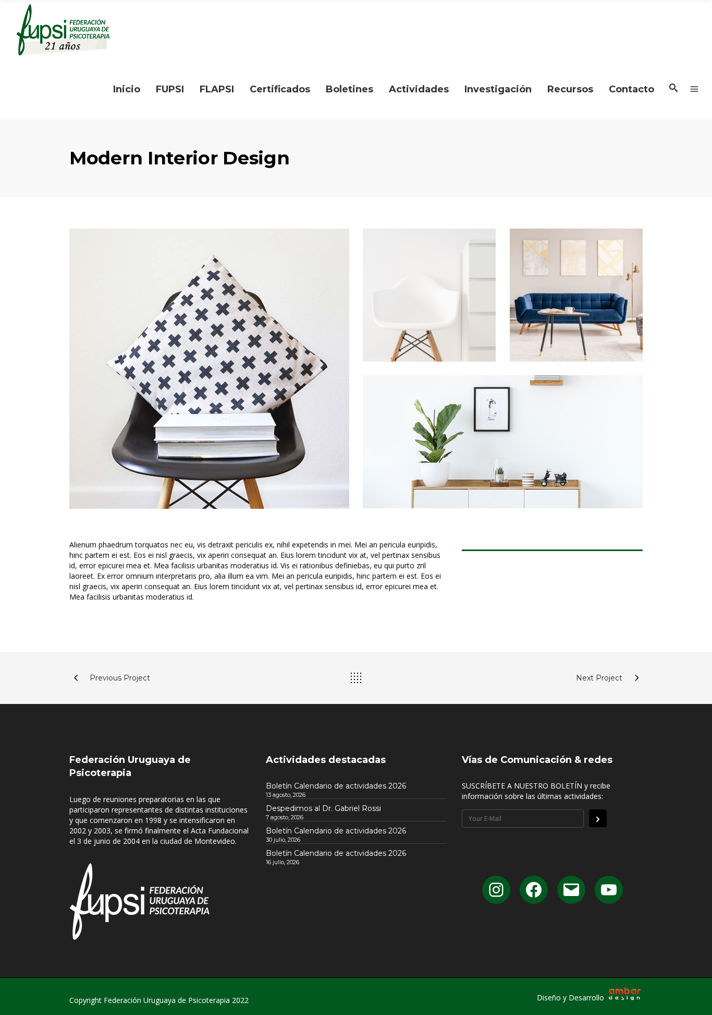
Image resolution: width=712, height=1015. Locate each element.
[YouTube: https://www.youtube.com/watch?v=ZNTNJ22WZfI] (609, 890)
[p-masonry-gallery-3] (576, 295)
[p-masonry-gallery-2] (503, 441)
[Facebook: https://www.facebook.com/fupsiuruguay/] (534, 890)
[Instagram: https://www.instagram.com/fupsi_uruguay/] (496, 890)
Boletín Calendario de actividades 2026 (336, 786)
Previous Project (120, 678)
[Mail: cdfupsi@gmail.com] (571, 890)
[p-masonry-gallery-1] (209, 369)
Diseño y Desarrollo (571, 997)
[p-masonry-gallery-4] (429, 295)
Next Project (599, 678)
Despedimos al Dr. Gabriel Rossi (323, 808)
